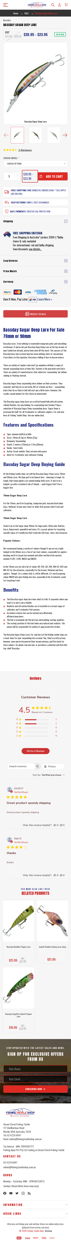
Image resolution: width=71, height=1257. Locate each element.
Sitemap (48, 1230)
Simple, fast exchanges (37, 202)
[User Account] (59, 5)
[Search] (52, 5)
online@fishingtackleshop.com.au (19, 1167)
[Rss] (29, 1193)
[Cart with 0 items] (66, 4)
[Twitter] (17, 1193)
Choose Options (19, 960)
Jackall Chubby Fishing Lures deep (52, 947)
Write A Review (35, 751)
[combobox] (49, 775)
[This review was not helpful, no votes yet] (61, 825)
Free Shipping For (21, 190)
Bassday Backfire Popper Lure (19, 947)
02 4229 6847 (10, 1162)
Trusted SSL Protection (38, 211)
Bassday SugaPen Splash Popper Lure (18, 1015)
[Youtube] (10, 1193)
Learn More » (44, 299)
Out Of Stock (19, 1027)
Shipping (8, 221)
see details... (35, 249)
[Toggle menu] (4, 4)
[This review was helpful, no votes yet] (55, 825)
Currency (8, 281)
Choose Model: (11, 158)
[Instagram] (23, 1193)
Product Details (37, 314)
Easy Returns (18, 202)
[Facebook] (4, 1193)
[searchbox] (20, 766)
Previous (6, 135)
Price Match (10, 271)
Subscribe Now (34, 1089)
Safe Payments (18, 211)
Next (65, 135)
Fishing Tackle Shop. (35, 1230)
